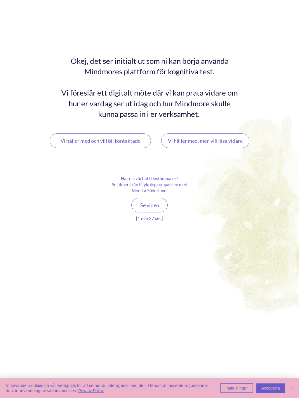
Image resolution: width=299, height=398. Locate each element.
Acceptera (270, 388)
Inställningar (236, 388)
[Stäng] (291, 388)
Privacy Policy (91, 390)
